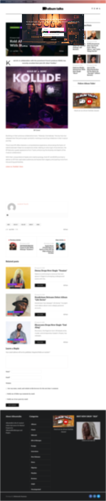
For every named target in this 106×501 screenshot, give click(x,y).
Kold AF (16, 224)
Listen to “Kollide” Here (14, 166)
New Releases (12, 284)
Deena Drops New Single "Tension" (51, 270)
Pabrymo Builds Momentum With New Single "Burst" (79, 70)
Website (8, 383)
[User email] (7, 215)
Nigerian (11, 286)
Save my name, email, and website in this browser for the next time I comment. (33, 388)
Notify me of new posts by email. (17, 399)
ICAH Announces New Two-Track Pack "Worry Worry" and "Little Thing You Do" (93, 47)
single (17, 286)
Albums (10, 311)
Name (8, 372)
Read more (40, 285)
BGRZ (8, 224)
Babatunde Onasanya (20, 496)
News (38, 224)
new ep (31, 224)
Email (8, 377)
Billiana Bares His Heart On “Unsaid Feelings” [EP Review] (79, 46)
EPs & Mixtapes (14, 27)
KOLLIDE (23, 224)
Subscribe (53, 39)
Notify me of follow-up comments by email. (21, 394)
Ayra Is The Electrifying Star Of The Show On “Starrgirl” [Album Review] (93, 71)
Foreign (11, 339)
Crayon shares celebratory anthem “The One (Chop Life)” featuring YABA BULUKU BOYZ (57, 1)
